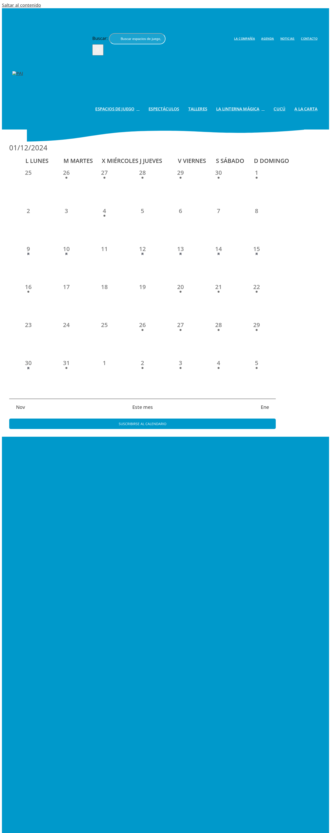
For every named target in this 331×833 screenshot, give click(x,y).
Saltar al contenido (21, 5)
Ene (265, 407)
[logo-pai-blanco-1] (17, 73)
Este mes (142, 407)
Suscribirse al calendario (142, 424)
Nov (20, 407)
